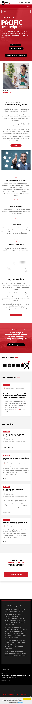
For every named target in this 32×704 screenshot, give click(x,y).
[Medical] (16, 75)
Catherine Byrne (10, 388)
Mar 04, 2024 (7, 431)
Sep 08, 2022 (6, 486)
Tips (24, 463)
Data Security (8, 441)
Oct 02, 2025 (6, 385)
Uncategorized (23, 496)
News (11, 697)
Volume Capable (16, 224)
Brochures (16, 697)
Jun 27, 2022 (6, 520)
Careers (18, 526)
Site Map (22, 697)
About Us (3, 694)
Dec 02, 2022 (6, 455)
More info (20, 702)
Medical (5, 91)
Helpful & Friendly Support (16, 244)
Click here (17, 409)
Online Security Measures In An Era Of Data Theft (16, 459)
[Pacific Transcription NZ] (6, 3)
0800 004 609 (26, 2)
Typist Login (23, 694)
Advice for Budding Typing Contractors (15, 523)
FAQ (18, 694)
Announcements (20, 388)
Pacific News (22, 441)
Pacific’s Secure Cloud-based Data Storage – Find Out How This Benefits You (15, 435)
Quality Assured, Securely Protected (16, 180)
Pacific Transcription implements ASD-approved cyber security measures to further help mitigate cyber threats (14, 395)
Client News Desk (11, 694)
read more (6, 92)
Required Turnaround (16, 206)
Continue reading (7, 447)
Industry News (15, 441)
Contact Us (5, 697)
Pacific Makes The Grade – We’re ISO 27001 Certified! (14, 490)
